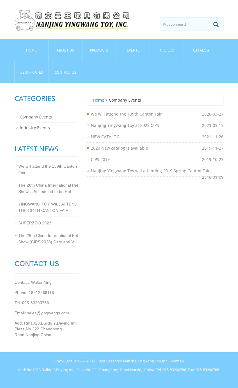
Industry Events (35, 127)
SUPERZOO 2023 (34, 223)
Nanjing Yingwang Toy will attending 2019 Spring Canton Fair (150, 170)
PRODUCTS (99, 50)
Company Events (36, 117)
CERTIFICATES (31, 72)
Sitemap (177, 361)
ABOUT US (65, 50)
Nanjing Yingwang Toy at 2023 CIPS (125, 125)
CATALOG (201, 50)
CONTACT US (65, 72)
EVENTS (133, 50)
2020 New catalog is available (119, 148)
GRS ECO (167, 50)
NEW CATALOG (105, 136)
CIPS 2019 (100, 159)
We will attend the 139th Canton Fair (126, 114)
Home (31, 50)
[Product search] (216, 24)
